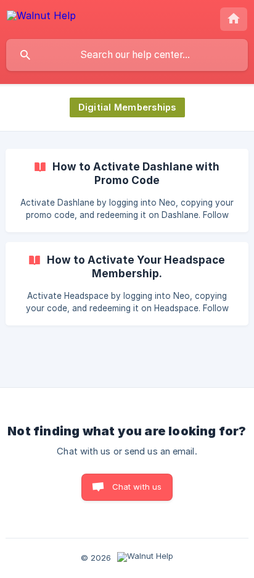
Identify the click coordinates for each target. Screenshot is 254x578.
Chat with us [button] (137, 487)
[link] (127, 190)
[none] (41, 17)
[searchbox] (127, 55)
